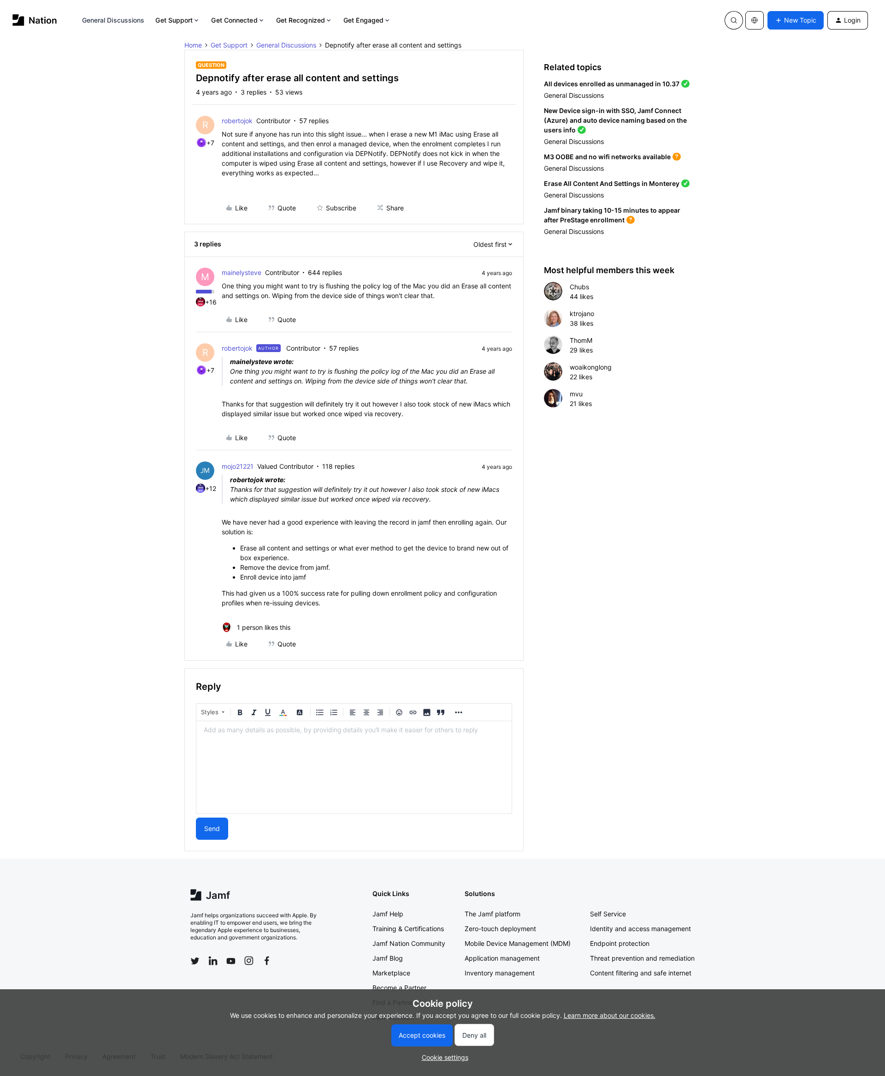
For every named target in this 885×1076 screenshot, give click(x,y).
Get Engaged (363, 20)
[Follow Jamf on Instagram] (249, 960)
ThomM (581, 340)
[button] (795, 20)
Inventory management (500, 973)
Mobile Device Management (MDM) (518, 943)
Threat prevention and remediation (642, 958)
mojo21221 (238, 466)
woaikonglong (591, 367)
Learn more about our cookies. (609, 1015)
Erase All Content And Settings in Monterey (611, 183)
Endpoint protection (619, 943)
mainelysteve (241, 272)
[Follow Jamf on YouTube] (231, 960)
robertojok (237, 121)
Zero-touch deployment (500, 929)
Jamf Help (387, 914)
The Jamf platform (492, 914)
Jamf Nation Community (408, 943)
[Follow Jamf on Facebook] (266, 960)
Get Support (174, 20)
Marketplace (391, 973)
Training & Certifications (408, 929)
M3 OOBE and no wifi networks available (607, 157)
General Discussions (113, 20)
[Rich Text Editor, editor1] (354, 767)
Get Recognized (300, 20)
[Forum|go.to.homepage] (34, 20)
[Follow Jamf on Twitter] (195, 961)
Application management (502, 958)
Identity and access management (640, 929)
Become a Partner (399, 988)
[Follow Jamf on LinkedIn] (213, 960)
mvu (576, 394)
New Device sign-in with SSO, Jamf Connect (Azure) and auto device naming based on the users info (615, 120)
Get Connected (234, 20)
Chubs (579, 287)
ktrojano (582, 313)
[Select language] (754, 20)
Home (193, 45)
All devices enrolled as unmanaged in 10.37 (611, 84)
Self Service (608, 914)
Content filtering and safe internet (640, 973)
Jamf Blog (387, 958)
